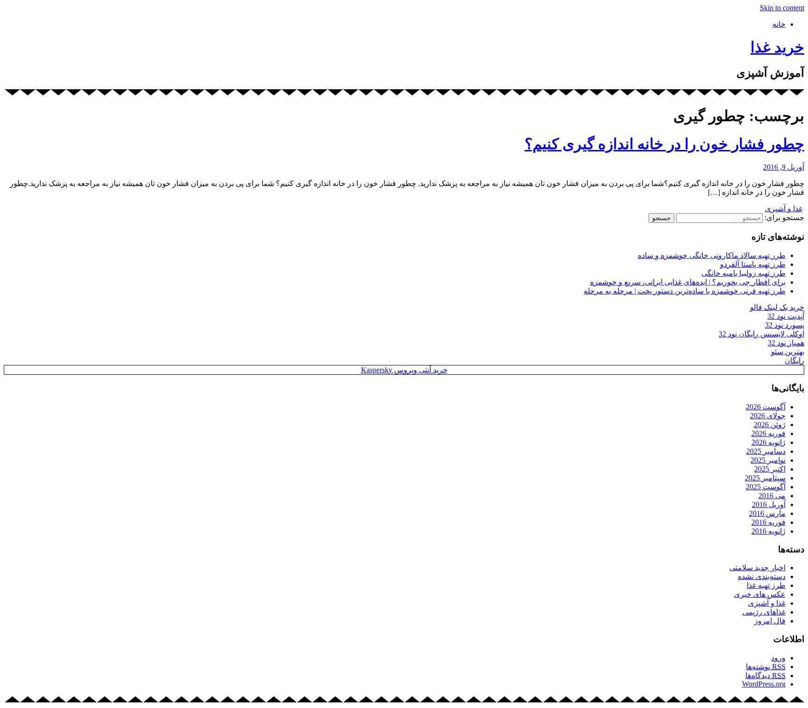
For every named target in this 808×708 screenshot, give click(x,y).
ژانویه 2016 (768, 531)
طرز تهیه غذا (766, 585)
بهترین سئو (787, 352)
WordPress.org (764, 684)
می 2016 (772, 496)
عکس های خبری (760, 594)
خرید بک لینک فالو (777, 307)
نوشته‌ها (766, 667)
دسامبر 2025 (766, 451)
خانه (779, 24)
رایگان (794, 361)
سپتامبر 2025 (765, 478)
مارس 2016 (767, 513)
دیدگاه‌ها (765, 675)
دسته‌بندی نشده (762, 576)
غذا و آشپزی (783, 209)
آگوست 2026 (766, 407)
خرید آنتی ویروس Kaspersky (404, 370)
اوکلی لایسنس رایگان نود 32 (761, 334)
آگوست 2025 (766, 487)
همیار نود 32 (786, 343)
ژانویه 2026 (768, 442)
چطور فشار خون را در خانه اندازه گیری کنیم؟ (664, 144)
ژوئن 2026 (770, 425)
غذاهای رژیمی (764, 612)
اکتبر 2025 (770, 469)
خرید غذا (777, 47)
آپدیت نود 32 (785, 316)
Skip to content (782, 8)
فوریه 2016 (768, 522)
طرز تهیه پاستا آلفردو (753, 264)
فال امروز (770, 621)
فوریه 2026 (768, 433)
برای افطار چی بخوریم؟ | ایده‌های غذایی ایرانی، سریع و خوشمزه (688, 282)
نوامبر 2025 (768, 460)
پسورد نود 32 (784, 325)
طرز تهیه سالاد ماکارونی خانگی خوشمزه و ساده (712, 255)
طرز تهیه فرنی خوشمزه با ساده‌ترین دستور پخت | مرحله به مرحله (685, 291)
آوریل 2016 (769, 504)
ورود (778, 658)
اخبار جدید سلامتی (757, 568)
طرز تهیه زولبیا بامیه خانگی (743, 273)
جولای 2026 (768, 416)
